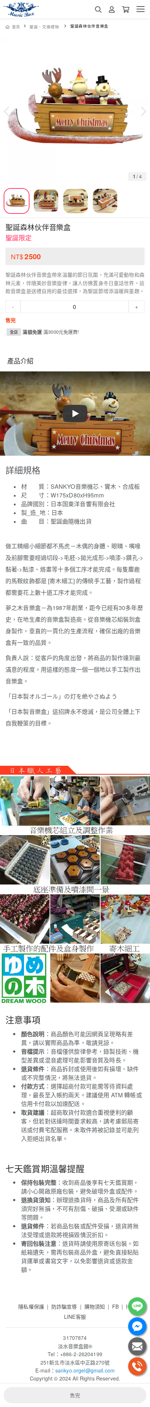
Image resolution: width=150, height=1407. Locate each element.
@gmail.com (100, 1370)
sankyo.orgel (70, 1370)
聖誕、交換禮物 (44, 26)
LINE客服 (75, 1316)
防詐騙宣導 (64, 1306)
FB (115, 1306)
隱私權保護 (31, 1306)
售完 (75, 1395)
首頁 (16, 26)
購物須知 (94, 1306)
